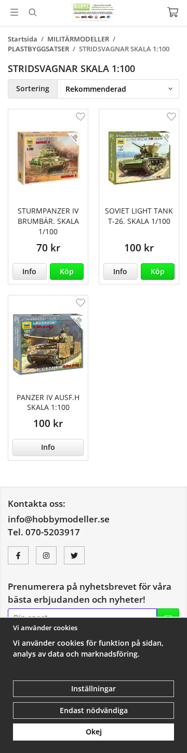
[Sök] (32, 12)
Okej (94, 731)
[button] (67, 271)
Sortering (32, 88)
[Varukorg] (173, 12)
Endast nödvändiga (94, 710)
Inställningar (93, 688)
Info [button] (29, 271)
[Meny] (14, 12)
